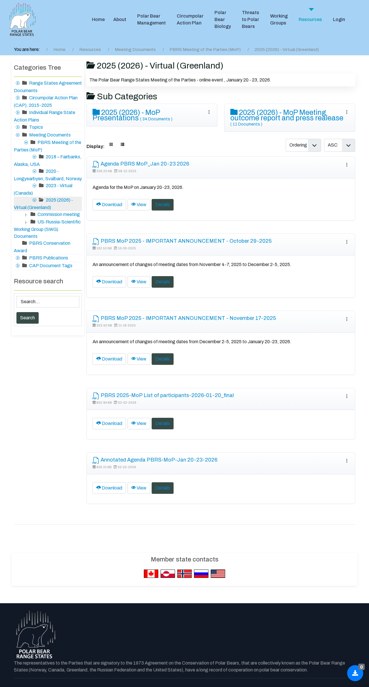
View (141, 204)
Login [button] (339, 19)
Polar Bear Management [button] (151, 19)
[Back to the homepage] (35, 634)
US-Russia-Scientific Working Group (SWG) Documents (47, 229)
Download (111, 204)
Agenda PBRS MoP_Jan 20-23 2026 (144, 164)
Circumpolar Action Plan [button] (190, 19)
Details (162, 204)
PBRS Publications (48, 257)
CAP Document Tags (50, 265)
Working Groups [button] (279, 19)
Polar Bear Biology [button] (222, 19)
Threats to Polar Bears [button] (250, 19)
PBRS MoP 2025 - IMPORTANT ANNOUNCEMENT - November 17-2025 (187, 318)
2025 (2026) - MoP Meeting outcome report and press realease (286, 117)
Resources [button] (310, 19)
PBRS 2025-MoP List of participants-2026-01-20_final (166, 395)
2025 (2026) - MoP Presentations (132, 115)
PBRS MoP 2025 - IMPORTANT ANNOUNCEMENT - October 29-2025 (185, 241)
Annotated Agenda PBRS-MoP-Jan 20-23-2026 (158, 460)
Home (98, 19)
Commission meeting (58, 214)
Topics (36, 127)
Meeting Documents (50, 134)
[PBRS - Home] (22, 19)
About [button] (119, 19)
